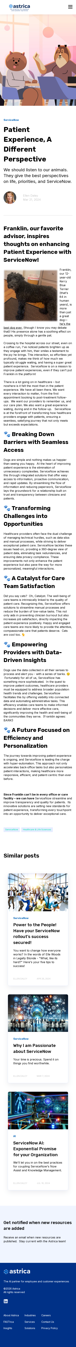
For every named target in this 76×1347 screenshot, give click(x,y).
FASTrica (9, 1321)
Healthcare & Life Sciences (37, 829)
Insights (8, 1328)
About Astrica (11, 1315)
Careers (46, 1315)
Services (30, 1321)
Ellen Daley (30, 195)
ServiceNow (11, 829)
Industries (30, 1315)
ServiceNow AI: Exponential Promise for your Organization (35, 1149)
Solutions (30, 1328)
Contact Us (47, 1321)
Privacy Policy (49, 1328)
